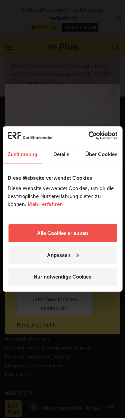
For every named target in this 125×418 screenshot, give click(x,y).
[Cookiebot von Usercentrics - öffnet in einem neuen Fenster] (89, 135)
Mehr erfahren (45, 204)
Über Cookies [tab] (101, 154)
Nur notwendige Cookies (62, 277)
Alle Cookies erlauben (62, 233)
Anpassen (58, 255)
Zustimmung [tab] (22, 154)
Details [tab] (61, 154)
